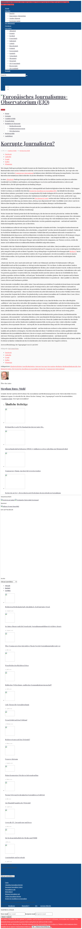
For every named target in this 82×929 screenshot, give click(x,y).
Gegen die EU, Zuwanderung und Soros (18, 822)
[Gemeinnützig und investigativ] (10, 853)
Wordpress (11, 906)
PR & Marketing (14, 131)
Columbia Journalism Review (14, 885)
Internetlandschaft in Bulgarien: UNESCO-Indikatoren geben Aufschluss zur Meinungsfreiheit (36, 449)
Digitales (8, 116)
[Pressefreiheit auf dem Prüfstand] (10, 715)
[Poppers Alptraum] (10, 755)
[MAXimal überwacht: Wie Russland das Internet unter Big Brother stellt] (15, 422)
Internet (38, 366)
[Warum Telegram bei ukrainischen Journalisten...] (10, 790)
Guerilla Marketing (28, 366)
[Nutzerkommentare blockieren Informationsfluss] (10, 771)
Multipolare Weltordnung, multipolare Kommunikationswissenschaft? (28, 685)
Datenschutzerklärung (42, 927)
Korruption (51, 366)
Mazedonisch (13, 46)
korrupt (44, 366)
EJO (36, 906)
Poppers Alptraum (11, 759)
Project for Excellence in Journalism (26, 369)
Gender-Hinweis (14, 18)
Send (3, 917)
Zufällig (7, 590)
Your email (4, 914)
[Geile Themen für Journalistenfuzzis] (10, 700)
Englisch (12, 36)
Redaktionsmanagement (17, 128)
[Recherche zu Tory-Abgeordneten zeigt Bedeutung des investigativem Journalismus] (15, 488)
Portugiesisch (13, 51)
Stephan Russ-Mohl (25, 150)
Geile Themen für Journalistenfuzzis (17, 705)
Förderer (8, 26)
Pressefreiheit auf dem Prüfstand (16, 720)
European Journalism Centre (13, 887)
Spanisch (12, 53)
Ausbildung (9, 136)
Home (7, 8)
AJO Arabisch (13, 68)
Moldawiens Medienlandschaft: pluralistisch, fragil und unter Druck (27, 607)
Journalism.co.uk (10, 889)
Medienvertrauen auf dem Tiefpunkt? (17, 740)
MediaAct (59, 366)
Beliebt (7, 588)
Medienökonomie (15, 126)
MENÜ (3, 110)
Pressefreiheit (9, 121)
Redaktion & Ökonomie (12, 123)
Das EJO (7, 11)
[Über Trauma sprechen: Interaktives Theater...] (10, 641)
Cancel (9, 917)
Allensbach (10, 179)
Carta (6, 882)
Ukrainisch (12, 58)
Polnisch (12, 48)
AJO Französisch (14, 63)
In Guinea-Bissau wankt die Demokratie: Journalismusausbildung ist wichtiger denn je (33, 626)
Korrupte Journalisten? (28, 143)
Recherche (42, 369)
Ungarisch (12, 61)
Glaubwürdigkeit (16, 366)
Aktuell (7, 586)
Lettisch (11, 43)
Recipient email (30, 914)
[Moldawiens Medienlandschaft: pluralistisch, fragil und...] (10, 602)
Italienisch (12, 41)
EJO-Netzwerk (10, 23)
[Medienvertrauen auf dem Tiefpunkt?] (10, 735)
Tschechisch (13, 56)
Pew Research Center (41, 198)
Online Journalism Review (13, 896)
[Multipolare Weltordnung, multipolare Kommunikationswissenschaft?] (10, 680)
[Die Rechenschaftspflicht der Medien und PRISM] (10, 833)
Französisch (13, 38)
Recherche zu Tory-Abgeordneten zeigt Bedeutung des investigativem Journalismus (33, 493)
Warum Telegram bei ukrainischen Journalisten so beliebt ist (25, 795)
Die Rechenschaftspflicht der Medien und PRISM (21, 838)
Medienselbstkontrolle (70, 366)
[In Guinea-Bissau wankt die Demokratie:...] (10, 622)
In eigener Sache (14, 21)
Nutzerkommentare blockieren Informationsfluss (21, 775)
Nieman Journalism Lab (12, 894)
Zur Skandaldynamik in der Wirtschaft (18, 803)
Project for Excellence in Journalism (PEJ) (43, 191)
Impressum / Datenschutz (17, 16)
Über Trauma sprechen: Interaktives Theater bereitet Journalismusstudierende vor (32, 646)
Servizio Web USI (45, 906)
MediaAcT (73, 251)
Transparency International (24, 173)
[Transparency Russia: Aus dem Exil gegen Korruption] (15, 466)
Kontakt (7, 71)
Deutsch (12, 33)
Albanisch (12, 31)
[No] (51, 927)
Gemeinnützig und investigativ (15, 857)
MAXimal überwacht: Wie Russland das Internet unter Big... (24, 427)
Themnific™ (25, 906)
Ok (33, 927)
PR (13, 369)
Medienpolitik (9, 133)
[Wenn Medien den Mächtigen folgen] (10, 661)
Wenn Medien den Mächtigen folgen (17, 665)
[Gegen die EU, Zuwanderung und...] (10, 818)
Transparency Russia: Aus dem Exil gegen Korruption (23, 471)
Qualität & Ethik (10, 118)
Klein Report (9, 892)
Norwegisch (13, 66)
